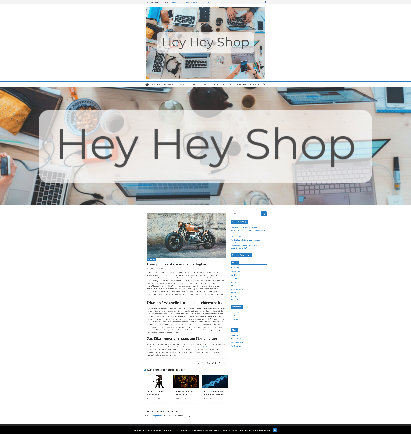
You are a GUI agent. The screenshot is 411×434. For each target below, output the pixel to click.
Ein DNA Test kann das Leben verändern (214, 393)
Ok (275, 430)
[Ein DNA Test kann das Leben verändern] (215, 376)
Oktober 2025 (235, 268)
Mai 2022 (234, 275)
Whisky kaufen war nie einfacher (184, 393)
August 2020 (235, 293)
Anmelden (234, 335)
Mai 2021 (234, 282)
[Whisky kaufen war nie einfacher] (186, 376)
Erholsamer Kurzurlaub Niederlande (244, 227)
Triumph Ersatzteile (204, 347)
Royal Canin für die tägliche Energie (211, 363)
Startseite (156, 84)
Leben (205, 84)
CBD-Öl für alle (236, 236)
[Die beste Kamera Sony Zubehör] (157, 376)
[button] (258, 84)
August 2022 (235, 271)
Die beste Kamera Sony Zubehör (155, 393)
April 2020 (234, 300)
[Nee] (408, 430)
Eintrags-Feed (236, 339)
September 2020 (237, 289)
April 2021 (234, 286)
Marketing (227, 84)
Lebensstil (215, 84)
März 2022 (234, 278)
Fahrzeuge (182, 84)
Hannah (161, 269)
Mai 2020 (234, 296)
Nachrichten (169, 84)
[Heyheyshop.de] (147, 84)
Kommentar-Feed (237, 342)
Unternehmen (240, 84)
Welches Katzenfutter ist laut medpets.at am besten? (191, 2)
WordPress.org (236, 346)
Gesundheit (194, 84)
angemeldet (157, 415)
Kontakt (253, 84)
